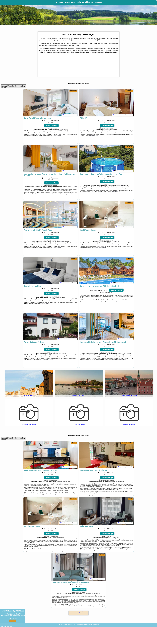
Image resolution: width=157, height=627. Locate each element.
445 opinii (63, 481)
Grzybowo (73, 146)
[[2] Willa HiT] (106, 102)
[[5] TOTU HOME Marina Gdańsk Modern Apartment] (78, 567)
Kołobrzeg (73, 90)
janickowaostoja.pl (152, 0)
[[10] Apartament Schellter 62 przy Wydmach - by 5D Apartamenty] (106, 326)
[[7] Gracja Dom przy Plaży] (50, 270)
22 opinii (118, 481)
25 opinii (58, 297)
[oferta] (63, 114)
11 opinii (74, 186)
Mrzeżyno (129, 258)
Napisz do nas (96, 624)
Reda (130, 498)
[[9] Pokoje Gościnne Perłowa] (50, 326)
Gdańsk (102, 554)
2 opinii (122, 185)
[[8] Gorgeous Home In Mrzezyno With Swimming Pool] (106, 270)
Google (4, 611)
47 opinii (110, 129)
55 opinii (113, 537)
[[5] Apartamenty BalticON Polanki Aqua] (50, 214)
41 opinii (114, 241)
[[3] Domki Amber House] (50, 511)
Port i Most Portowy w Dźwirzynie (78, 612)
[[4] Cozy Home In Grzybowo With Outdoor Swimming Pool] (106, 158)
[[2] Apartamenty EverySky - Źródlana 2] (106, 455)
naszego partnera (57, 135)
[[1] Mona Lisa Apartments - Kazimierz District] (50, 455)
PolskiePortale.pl (10, 626)
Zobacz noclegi (51, 125)
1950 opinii (62, 241)
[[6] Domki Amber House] (106, 214)
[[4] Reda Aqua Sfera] (106, 511)
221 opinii (92, 593)
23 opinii (124, 353)
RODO (16, 618)
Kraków (74, 442)
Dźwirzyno (129, 90)
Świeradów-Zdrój (127, 442)
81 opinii (59, 353)
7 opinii (61, 129)
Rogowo (74, 258)
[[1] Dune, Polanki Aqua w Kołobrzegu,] (50, 102)
